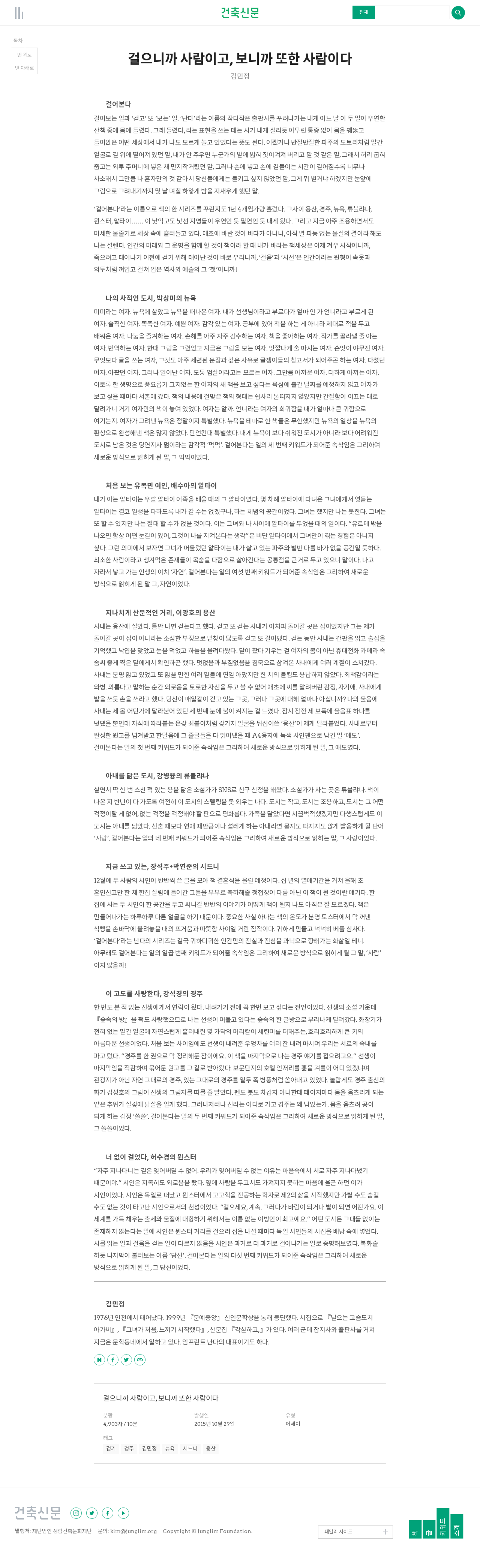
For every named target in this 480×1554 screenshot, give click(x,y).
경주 (129, 1449)
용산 (211, 1449)
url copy (140, 1359)
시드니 (190, 1449)
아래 (24, 68)
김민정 (149, 1449)
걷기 (111, 1449)
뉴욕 (170, 1449)
